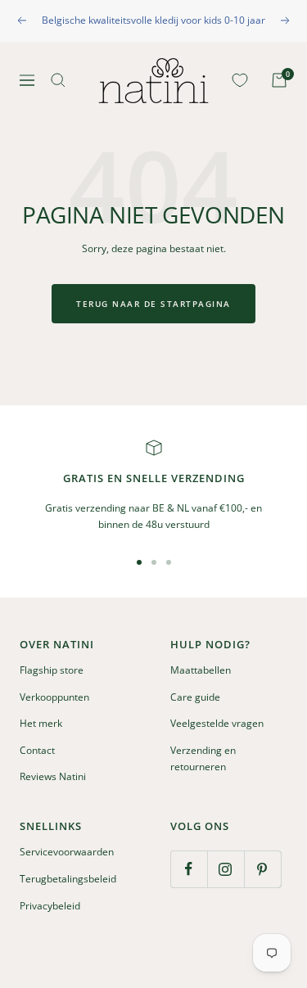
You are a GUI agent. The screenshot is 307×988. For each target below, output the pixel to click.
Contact (37, 750)
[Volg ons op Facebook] (188, 868)
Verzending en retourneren (203, 758)
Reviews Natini (53, 776)
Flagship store (52, 670)
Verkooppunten (54, 697)
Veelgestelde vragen (217, 723)
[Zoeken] (58, 80)
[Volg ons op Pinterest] (262, 868)
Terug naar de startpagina (153, 303)
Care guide (195, 697)
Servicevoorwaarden (67, 852)
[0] (236, 80)
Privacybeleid (50, 906)
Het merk (41, 723)
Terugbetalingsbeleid (68, 879)
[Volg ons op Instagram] (225, 868)
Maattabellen (200, 670)
